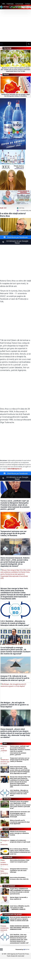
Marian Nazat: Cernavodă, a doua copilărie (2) (19, 898)
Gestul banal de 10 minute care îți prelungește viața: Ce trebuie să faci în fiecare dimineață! (20, 814)
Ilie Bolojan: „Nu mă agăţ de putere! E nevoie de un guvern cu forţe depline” (15, 705)
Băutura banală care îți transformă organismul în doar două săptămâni (20, 821)
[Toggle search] (29, 44)
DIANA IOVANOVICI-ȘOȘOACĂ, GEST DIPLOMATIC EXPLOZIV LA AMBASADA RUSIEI (20, 927)
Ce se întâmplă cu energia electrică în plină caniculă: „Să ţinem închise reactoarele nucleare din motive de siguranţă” (15, 651)
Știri (5, 208)
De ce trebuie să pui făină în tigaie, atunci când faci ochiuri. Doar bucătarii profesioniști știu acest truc (20, 851)
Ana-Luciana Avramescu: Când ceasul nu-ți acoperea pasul (19, 861)
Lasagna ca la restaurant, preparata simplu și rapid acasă (20, 841)
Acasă (1, 208)
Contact (27, 4)
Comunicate (19, 4)
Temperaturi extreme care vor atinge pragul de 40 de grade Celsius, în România (15, 95)
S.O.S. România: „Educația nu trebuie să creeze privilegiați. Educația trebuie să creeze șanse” (15, 623)
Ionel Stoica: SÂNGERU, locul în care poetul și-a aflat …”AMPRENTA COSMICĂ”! (19, 907)
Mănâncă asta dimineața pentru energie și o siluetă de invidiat (19, 833)
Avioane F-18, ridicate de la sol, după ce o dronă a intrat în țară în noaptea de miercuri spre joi (15, 678)
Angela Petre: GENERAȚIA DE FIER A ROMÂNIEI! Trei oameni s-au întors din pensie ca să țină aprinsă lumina (20, 891)
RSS (3, 4)
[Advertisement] (15, 25)
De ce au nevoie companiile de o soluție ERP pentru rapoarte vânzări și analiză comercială (20, 918)
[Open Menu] (1, 44)
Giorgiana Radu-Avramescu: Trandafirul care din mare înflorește (19, 870)
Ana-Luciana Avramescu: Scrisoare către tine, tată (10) (19, 878)
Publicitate (10, 4)
